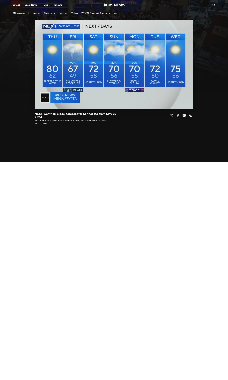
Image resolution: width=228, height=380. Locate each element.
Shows (58, 5)
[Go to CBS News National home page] (114, 5)
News (36, 13)
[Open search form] (213, 5)
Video (74, 13)
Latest (16, 5)
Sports (62, 13)
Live (46, 5)
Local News (31, 5)
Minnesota (19, 13)
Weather (49, 13)
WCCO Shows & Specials (95, 13)
